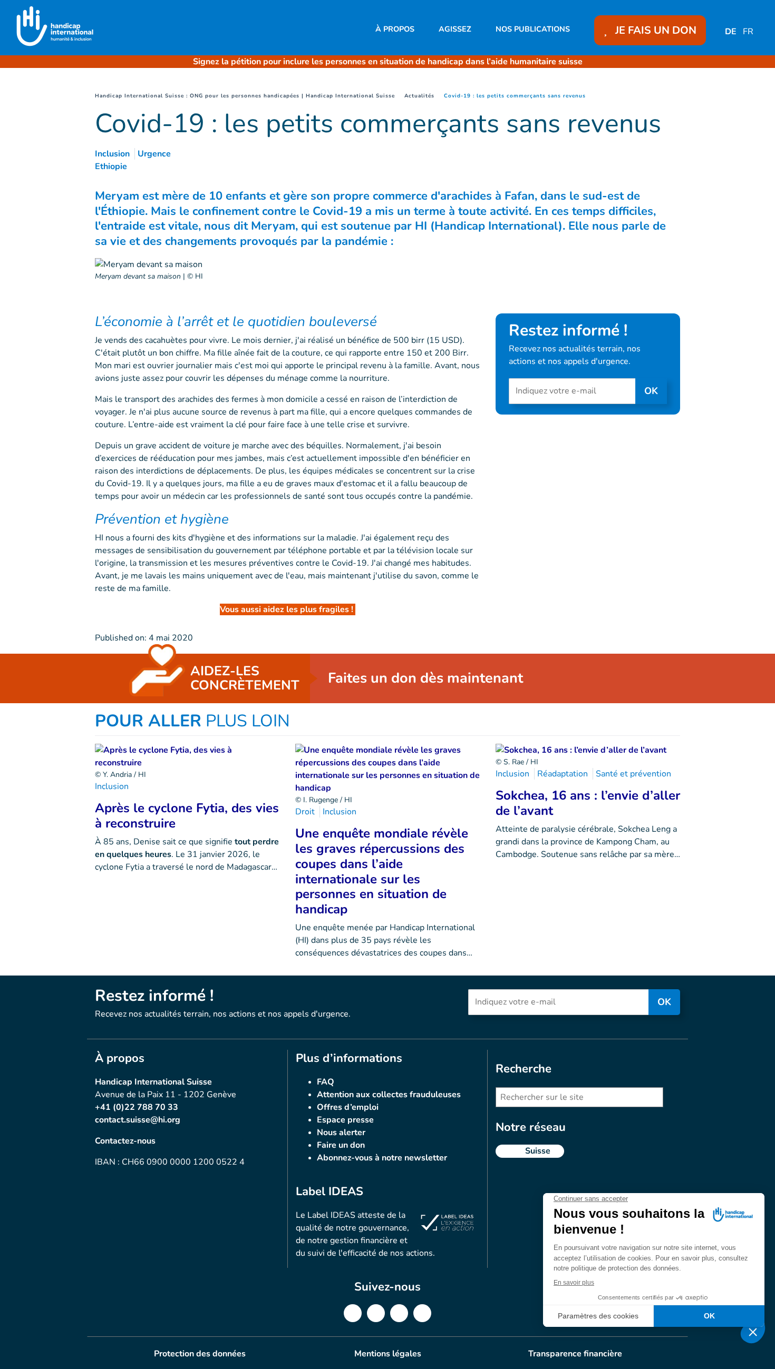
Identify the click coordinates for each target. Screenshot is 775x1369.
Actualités (419, 96)
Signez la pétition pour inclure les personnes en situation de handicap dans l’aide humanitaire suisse (388, 61)
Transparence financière (575, 1354)
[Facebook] (353, 1313)
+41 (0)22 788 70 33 (136, 1107)
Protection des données (200, 1354)
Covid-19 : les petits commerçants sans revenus (515, 96)
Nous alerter (341, 1132)
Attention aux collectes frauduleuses (389, 1094)
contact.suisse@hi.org (137, 1120)
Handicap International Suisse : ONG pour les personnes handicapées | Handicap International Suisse (245, 96)
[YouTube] (422, 1313)
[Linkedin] (376, 1313)
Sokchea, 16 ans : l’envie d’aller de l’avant (588, 803)
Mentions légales (387, 1354)
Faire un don (341, 1145)
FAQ (325, 1082)
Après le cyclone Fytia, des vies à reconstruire (187, 816)
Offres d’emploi (348, 1107)
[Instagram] (399, 1313)
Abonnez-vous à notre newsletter (382, 1158)
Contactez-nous (125, 1141)
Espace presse (345, 1120)
